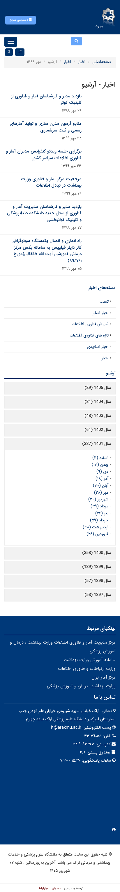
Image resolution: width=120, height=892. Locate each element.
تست (104, 301)
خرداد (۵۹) (99, 520)
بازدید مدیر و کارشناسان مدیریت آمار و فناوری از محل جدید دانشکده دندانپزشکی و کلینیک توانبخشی (44, 213)
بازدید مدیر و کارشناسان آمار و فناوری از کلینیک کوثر (46, 99)
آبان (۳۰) (100, 485)
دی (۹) (102, 471)
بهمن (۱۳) (100, 464)
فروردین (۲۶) (97, 534)
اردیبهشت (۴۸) (95, 527)
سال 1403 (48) (97, 416)
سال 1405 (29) (97, 388)
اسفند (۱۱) (100, 458)
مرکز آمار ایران (103, 677)
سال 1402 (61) (97, 430)
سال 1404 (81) (97, 402)
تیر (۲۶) (101, 513)
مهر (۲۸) (101, 492)
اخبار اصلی (100, 313)
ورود (99, 26)
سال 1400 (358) (96, 553)
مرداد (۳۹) (99, 506)
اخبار (81, 62)
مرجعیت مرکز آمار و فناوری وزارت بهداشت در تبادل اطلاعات (51, 182)
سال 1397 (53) (97, 595)
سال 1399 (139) (96, 567)
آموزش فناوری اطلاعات (90, 324)
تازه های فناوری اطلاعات (89, 335)
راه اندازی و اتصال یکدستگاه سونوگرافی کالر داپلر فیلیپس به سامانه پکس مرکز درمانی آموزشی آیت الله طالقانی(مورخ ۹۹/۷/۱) (46, 250)
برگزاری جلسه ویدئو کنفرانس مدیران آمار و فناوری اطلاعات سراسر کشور (44, 155)
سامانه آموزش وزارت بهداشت (90, 659)
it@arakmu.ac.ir (66, 727)
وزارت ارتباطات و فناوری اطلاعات (87, 668)
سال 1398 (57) (97, 581)
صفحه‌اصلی (101, 62)
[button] (20, 20)
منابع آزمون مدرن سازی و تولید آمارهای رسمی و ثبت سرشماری (46, 127)
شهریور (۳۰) (98, 499)
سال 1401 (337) (96, 444)
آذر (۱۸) (102, 478)
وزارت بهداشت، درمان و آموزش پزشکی (81, 686)
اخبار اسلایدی (98, 347)
